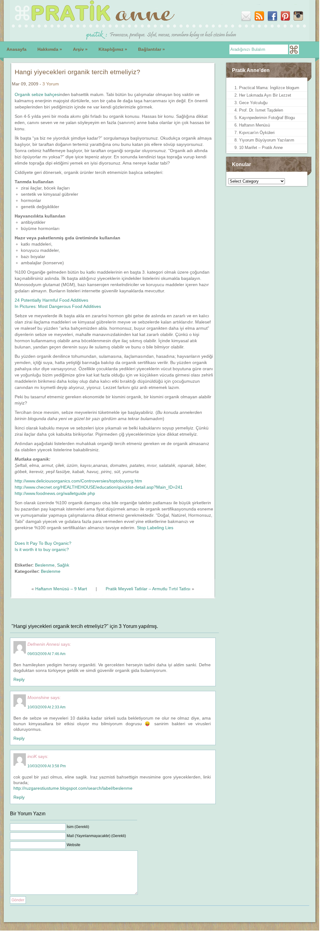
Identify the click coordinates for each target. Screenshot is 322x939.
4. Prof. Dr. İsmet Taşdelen (258, 110)
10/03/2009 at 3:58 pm (46, 766)
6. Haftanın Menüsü (252, 125)
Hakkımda (49, 49)
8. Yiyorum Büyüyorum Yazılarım (264, 140)
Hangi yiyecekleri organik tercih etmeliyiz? (77, 71)
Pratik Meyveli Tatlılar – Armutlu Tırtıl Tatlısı (148, 588)
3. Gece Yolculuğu (250, 102)
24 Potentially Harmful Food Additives (51, 300)
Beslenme (45, 565)
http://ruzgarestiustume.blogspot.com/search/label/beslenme (72, 788)
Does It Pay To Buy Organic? (43, 543)
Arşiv (80, 49)
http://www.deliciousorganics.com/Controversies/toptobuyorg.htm (78, 480)
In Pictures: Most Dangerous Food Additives (58, 306)
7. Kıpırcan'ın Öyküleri (254, 132)
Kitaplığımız (113, 49)
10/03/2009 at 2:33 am (46, 707)
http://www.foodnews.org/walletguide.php (55, 493)
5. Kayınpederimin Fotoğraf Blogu (264, 117)
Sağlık (63, 565)
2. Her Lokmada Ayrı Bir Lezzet (262, 95)
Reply (19, 679)
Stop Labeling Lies (155, 527)
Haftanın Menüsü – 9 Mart (61, 588)
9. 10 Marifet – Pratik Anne (258, 147)
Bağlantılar (151, 49)
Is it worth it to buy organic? (42, 549)
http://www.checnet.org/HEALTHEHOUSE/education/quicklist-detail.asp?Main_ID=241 (99, 487)
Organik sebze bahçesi (37, 94)
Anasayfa (16, 49)
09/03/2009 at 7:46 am (46, 654)
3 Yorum (50, 83)
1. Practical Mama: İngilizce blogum (266, 87)
